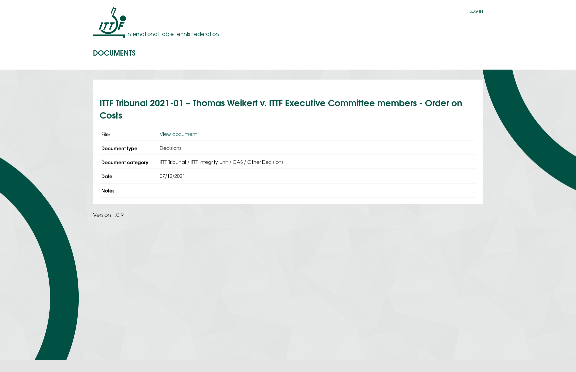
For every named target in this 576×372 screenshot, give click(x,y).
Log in (476, 11)
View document (178, 133)
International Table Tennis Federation (172, 34)
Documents (114, 52)
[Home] (109, 22)
